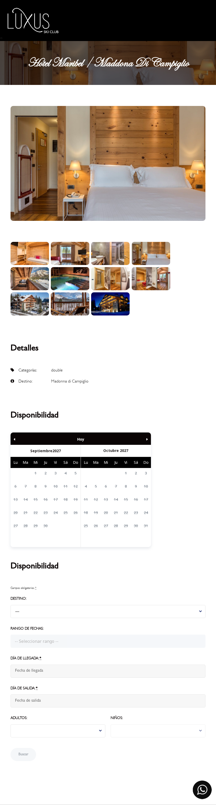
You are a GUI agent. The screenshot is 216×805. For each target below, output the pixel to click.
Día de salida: (24, 688)
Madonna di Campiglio (70, 381)
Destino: (18, 598)
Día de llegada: (26, 658)
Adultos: (19, 718)
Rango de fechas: (27, 628)
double (57, 370)
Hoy (80, 439)
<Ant (32, 438)
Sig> (130, 438)
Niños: (117, 718)
